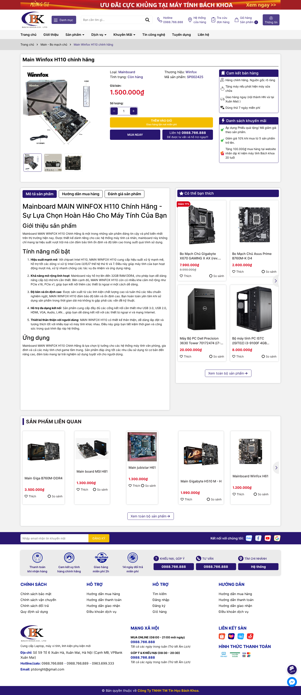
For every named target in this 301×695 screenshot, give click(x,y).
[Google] (277, 538)
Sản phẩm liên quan (53, 422)
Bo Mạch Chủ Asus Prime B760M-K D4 (252, 256)
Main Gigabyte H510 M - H (201, 481)
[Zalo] (249, 538)
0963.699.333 (103, 663)
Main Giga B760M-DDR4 (43, 478)
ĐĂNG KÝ (99, 538)
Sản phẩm (74, 35)
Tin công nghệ (153, 35)
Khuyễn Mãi (123, 35)
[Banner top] (150, 4)
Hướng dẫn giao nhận (103, 606)
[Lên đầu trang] (292, 658)
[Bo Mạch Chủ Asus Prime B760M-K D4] (254, 224)
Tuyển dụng (181, 35)
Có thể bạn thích (199, 193)
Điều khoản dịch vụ (101, 612)
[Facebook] (258, 538)
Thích (187, 276)
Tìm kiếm (160, 594)
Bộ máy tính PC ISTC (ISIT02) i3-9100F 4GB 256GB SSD (249, 340)
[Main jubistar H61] (142, 446)
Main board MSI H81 (92, 471)
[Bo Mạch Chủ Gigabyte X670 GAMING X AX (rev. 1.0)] (202, 224)
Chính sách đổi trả (34, 606)
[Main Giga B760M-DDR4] (43, 452)
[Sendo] (250, 636)
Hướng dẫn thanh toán (104, 600)
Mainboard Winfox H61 (250, 476)
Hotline (173, 20)
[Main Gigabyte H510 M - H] (201, 453)
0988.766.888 (174, 567)
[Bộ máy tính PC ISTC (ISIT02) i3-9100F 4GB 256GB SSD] (254, 309)
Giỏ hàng (160, 612)
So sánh (218, 276)
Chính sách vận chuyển (38, 600)
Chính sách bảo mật (35, 594)
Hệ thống (200, 20)
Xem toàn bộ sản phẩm (226, 373)
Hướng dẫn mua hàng (103, 594)
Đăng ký (159, 606)
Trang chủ (28, 35)
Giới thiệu (51, 35)
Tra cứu (223, 20)
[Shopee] (222, 636)
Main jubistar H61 (142, 467)
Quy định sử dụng (34, 612)
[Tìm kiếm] (147, 20)
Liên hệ (203, 35)
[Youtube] (268, 538)
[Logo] (34, 20)
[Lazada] (231, 636)
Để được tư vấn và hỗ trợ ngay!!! (187, 135)
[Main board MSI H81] (92, 448)
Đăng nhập (161, 600)
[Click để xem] (63, 110)
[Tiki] (241, 636)
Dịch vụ (97, 35)
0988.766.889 (77, 663)
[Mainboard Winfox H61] (250, 451)
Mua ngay (135, 134)
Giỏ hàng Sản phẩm (248, 20)
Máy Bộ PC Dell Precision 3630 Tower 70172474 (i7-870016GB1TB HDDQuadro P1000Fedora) (201, 340)
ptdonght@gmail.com (47, 669)
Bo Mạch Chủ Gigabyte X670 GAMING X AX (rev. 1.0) (199, 256)
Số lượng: (116, 103)
